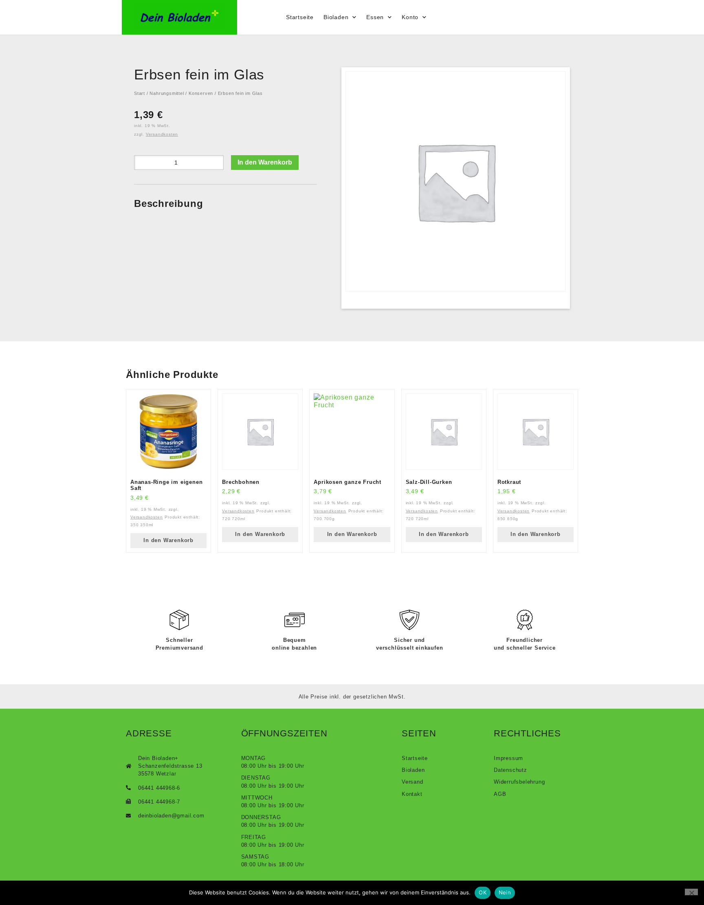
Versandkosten (162, 134)
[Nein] (691, 892)
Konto (410, 17)
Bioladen (335, 17)
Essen (375, 17)
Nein (505, 892)
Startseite (300, 17)
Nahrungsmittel (167, 93)
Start (139, 93)
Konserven (201, 93)
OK (482, 892)
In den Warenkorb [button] (168, 540)
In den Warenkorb (265, 162)
